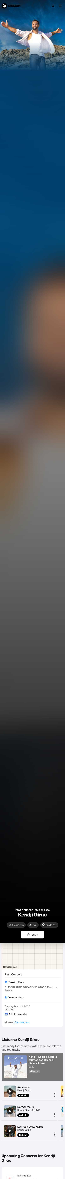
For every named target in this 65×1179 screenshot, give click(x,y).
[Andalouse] (10, 1091)
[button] (60, 6)
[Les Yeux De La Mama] (10, 1131)
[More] (55, 1095)
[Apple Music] (45, 1071)
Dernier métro (25, 1106)
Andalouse (23, 1087)
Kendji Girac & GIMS (28, 1110)
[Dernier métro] (10, 1111)
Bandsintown (22, 1022)
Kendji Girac (24, 1090)
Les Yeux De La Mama (30, 1126)
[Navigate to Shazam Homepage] (11, 6)
